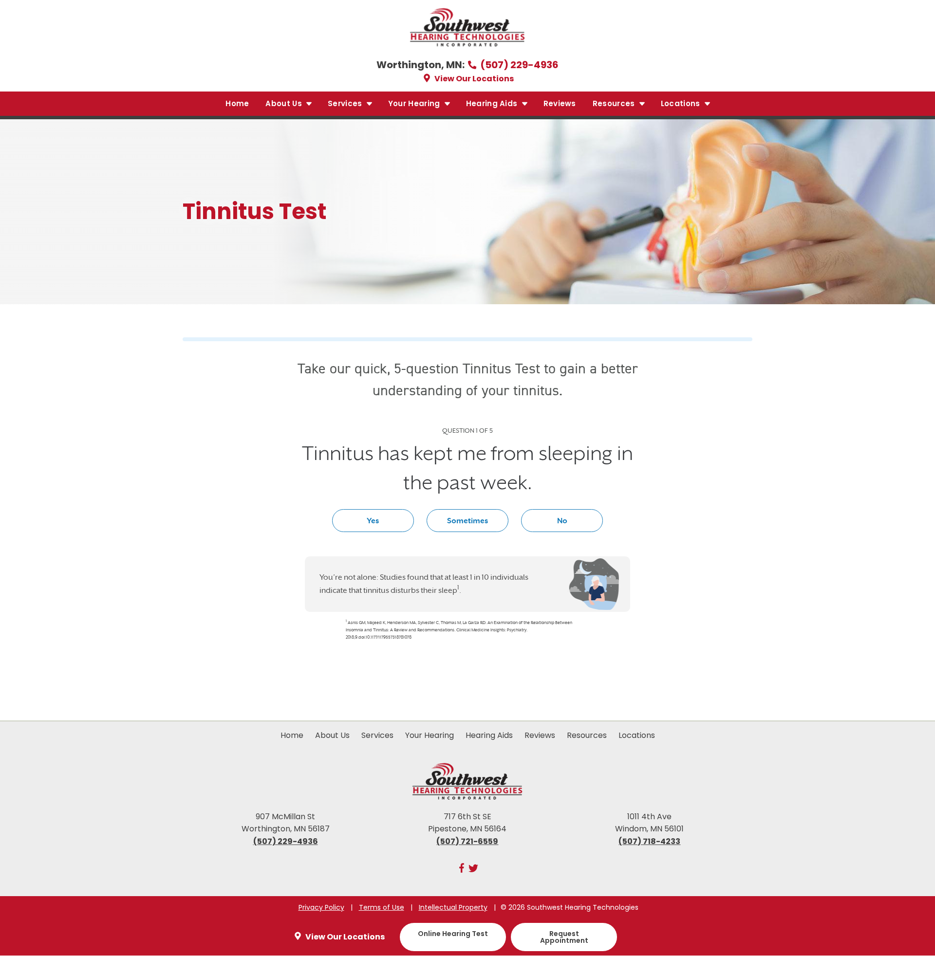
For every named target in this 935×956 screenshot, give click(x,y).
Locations (681, 103)
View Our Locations (473, 78)
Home (237, 103)
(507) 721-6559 (467, 841)
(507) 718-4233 (649, 841)
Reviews (559, 103)
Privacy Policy (321, 907)
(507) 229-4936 (518, 65)
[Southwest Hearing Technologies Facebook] (462, 870)
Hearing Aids (493, 103)
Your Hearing (415, 103)
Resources (615, 103)
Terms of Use (381, 907)
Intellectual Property (453, 907)
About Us (284, 103)
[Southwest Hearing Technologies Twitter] (473, 870)
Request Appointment (564, 937)
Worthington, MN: (421, 65)
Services (346, 103)
